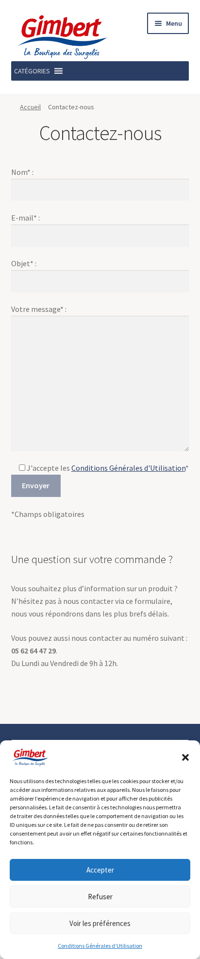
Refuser (100, 896)
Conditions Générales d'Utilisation (128, 468)
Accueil (30, 107)
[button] (185, 757)
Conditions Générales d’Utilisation (100, 945)
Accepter (100, 869)
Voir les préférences (100, 923)
